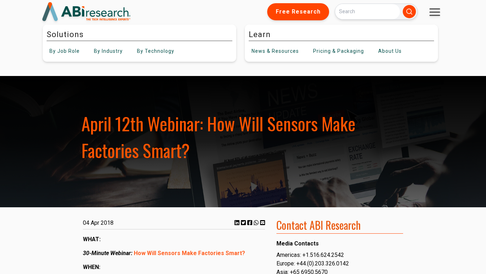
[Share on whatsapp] (257, 222)
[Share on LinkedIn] (237, 222)
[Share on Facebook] (250, 222)
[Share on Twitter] (244, 222)
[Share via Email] (262, 222)
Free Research (298, 11)
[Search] (409, 11)
